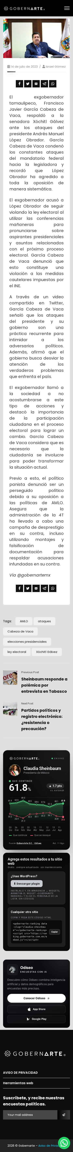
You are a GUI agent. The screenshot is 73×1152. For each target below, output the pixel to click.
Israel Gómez (56, 66)
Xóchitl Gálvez (46, 652)
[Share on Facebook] (19, 83)
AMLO (24, 621)
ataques (44, 621)
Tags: (7, 621)
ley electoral (17, 652)
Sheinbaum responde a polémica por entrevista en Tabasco (44, 685)
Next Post (27, 703)
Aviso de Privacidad (51, 1146)
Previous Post (30, 672)
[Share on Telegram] (44, 83)
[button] (64, 1143)
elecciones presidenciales (27, 641)
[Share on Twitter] (27, 83)
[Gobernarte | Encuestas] (25, 8)
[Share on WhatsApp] (52, 83)
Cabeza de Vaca (20, 631)
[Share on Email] (36, 83)
